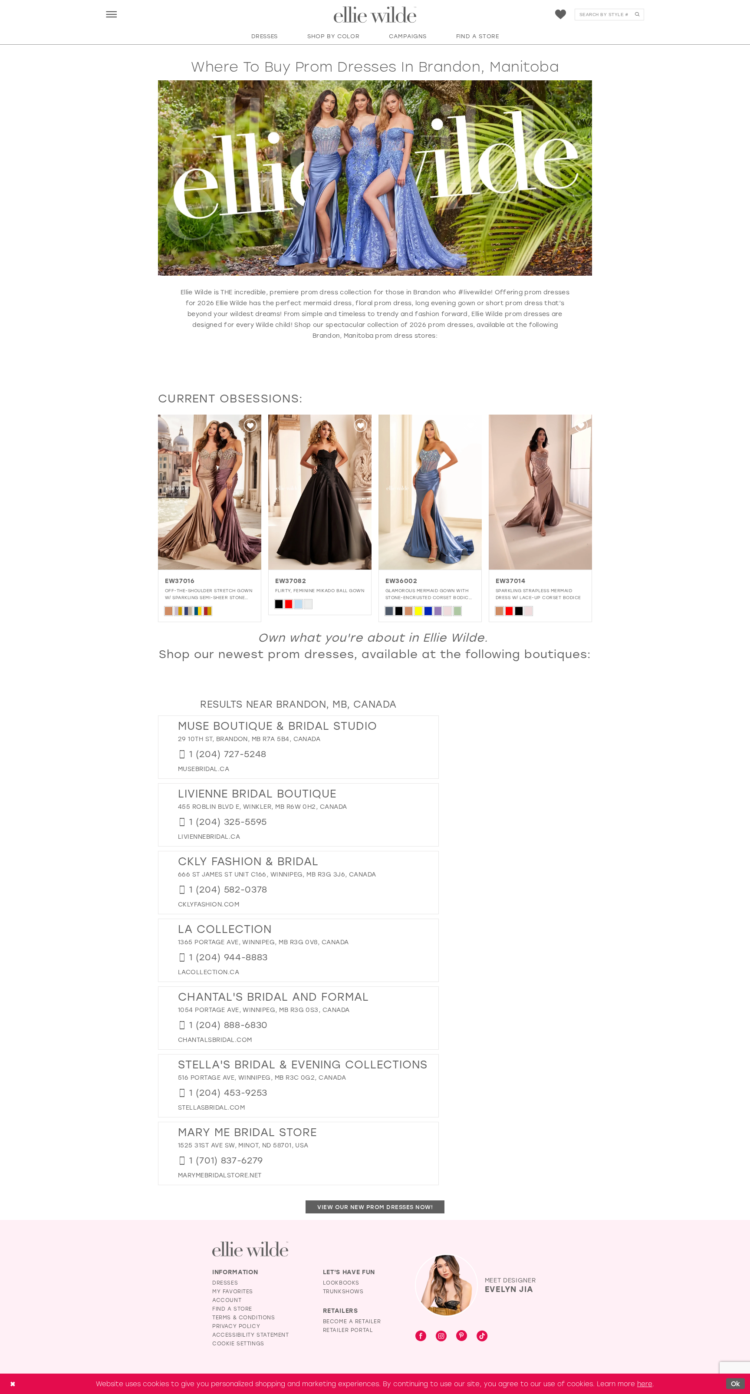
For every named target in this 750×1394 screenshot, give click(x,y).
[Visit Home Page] (375, 15)
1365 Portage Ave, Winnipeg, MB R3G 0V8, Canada (263, 942)
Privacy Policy (236, 1325)
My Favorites (232, 1291)
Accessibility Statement (250, 1334)
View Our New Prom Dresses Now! (375, 1206)
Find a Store (232, 1308)
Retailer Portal (348, 1329)
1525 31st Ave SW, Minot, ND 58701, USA (243, 1145)
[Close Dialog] (12, 1383)
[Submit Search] (637, 14)
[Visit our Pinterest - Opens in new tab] (461, 1336)
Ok (735, 1383)
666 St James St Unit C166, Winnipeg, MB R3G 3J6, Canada (277, 874)
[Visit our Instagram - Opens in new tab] (441, 1336)
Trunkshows (343, 1291)
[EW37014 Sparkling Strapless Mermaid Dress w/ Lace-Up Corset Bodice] (540, 492)
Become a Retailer (352, 1321)
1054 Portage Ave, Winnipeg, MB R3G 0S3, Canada (264, 1009)
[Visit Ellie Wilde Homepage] (250, 1249)
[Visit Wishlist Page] (560, 14)
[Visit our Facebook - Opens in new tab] (421, 1336)
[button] (111, 14)
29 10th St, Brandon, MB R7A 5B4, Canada (249, 739)
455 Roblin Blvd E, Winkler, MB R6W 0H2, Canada (262, 806)
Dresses (225, 1282)
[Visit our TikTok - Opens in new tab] (482, 1336)
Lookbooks (341, 1282)
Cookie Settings (238, 1343)
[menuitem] (111, 14)
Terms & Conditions (243, 1317)
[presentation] (209, 492)
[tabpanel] (210, 518)
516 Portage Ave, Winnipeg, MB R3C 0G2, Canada (262, 1077)
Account (226, 1299)
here (644, 1383)
